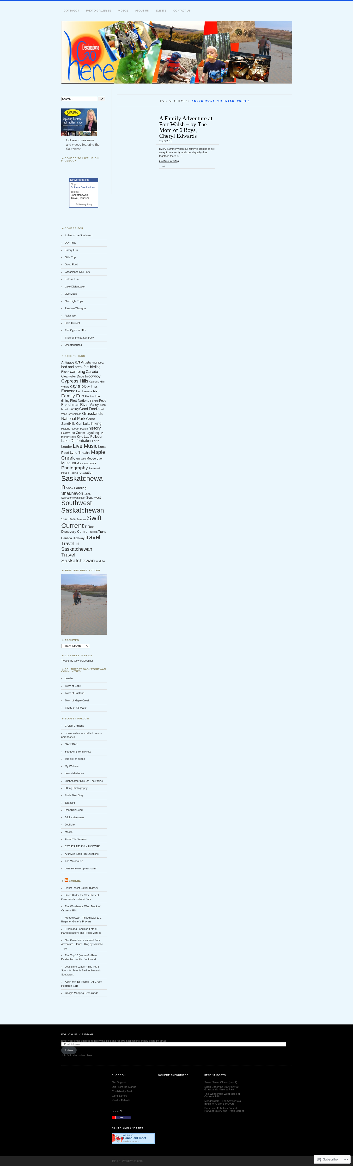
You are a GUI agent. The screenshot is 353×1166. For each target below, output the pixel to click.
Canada (92, 372)
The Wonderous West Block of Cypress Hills (222, 1095)
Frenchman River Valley (80, 404)
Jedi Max (70, 824)
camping (77, 371)
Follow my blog (84, 204)
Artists (86, 362)
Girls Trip (70, 257)
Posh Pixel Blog (74, 795)
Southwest (93, 497)
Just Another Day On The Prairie (84, 780)
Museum (68, 463)
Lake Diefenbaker (75, 286)
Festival (89, 396)
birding (95, 367)
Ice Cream (78, 433)
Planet (134, 1138)
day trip (77, 386)
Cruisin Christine (74, 725)
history (95, 428)
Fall (78, 391)
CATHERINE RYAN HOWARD (82, 846)
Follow (69, 1050)
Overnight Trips (74, 301)
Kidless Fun (72, 279)
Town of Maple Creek (77, 700)
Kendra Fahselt (121, 1100)
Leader (66, 446)
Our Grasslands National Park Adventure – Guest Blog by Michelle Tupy (82, 944)
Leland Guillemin (74, 773)
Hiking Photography (76, 788)
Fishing (94, 400)
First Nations (79, 400)
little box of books (75, 758)
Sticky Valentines (75, 817)
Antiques (67, 362)
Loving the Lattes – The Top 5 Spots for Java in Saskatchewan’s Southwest (81, 970)
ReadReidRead (74, 809)
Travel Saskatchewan (78, 557)
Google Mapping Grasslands (81, 993)
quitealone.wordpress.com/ (80, 868)
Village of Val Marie (75, 707)
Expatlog (70, 802)
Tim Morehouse (74, 861)
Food (102, 400)
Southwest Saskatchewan (82, 506)
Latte (95, 441)
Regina (74, 472)
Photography (74, 467)
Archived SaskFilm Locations (82, 853)
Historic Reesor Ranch (74, 428)
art (77, 362)
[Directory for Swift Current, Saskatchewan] (121, 1118)
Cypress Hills (74, 380)
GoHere (75, 880)
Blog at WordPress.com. (127, 1161)
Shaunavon (72, 493)
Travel (74, 198)
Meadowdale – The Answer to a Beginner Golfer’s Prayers (222, 1102)
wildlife (100, 561)
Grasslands (74, 414)
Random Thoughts (75, 308)
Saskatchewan (79, 194)
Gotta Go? (71, 10)
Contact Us (181, 10)
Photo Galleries (98, 10)
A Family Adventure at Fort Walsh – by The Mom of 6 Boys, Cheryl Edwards (186, 127)
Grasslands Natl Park (77, 271)
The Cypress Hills (75, 330)
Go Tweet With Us (78, 655)
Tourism (84, 198)
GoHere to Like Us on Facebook (80, 159)
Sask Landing (76, 488)
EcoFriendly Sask (122, 1091)
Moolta (69, 832)
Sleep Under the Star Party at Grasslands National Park (221, 1088)
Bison (65, 372)
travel (92, 537)
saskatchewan (131, 1141)
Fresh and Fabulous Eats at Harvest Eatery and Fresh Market (224, 1109)
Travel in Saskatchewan (76, 546)
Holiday (65, 432)
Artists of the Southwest (78, 235)
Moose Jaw (94, 458)
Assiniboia (97, 362)
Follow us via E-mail (77, 1034)
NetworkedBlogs (79, 179)
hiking (96, 423)
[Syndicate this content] (66, 880)
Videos (123, 10)
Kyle (80, 436)
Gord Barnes (119, 1095)
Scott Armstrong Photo (78, 751)
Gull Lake (83, 423)
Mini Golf (81, 458)
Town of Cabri (73, 685)
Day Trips (70, 242)
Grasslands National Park (82, 416)
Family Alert (91, 391)
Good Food (71, 264)
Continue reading (169, 163)
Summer (81, 519)
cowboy (94, 376)
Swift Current (72, 323)
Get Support (119, 1082)
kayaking (92, 433)
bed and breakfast (75, 367)
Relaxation (71, 315)
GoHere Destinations (83, 187)
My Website (72, 766)
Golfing (74, 409)
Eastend (68, 391)
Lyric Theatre (80, 452)
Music (80, 463)
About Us (142, 10)
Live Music (71, 293)
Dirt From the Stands (124, 1086)
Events (161, 10)
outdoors (90, 463)
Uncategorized (73, 344)
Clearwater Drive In (74, 376)
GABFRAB (71, 744)
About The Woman (75, 839)
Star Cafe (68, 519)
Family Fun (71, 250)
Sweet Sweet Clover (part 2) (81, 887)
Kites (73, 436)
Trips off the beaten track (79, 337)
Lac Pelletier (93, 436)
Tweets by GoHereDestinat (77, 660)
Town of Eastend (74, 693)
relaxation (86, 472)
